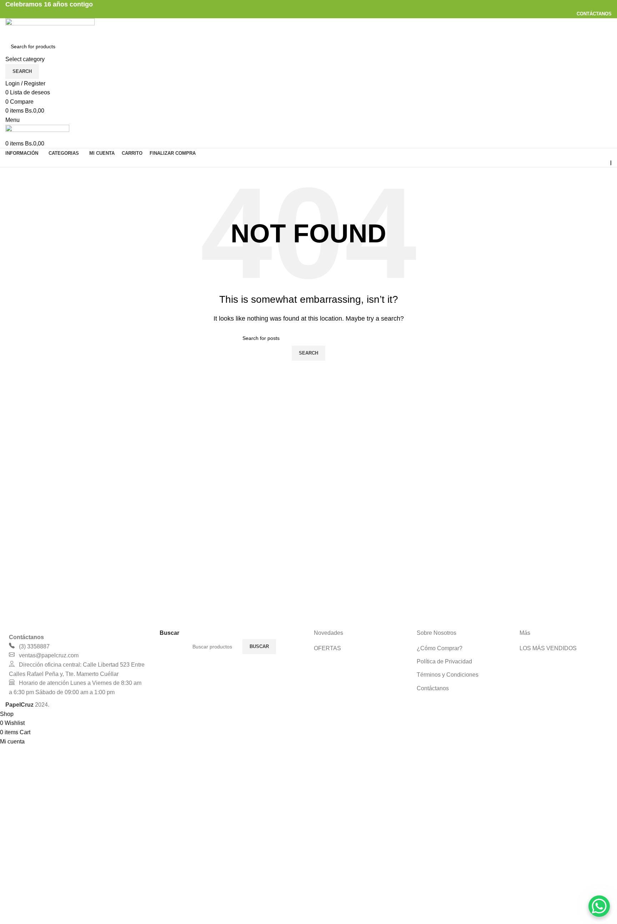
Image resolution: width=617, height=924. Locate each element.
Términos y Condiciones (447, 675)
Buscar (259, 646)
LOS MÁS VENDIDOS (548, 648)
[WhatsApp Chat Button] (599, 906)
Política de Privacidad (444, 661)
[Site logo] (50, 28)
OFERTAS (327, 648)
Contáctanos (433, 688)
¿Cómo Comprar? (439, 648)
